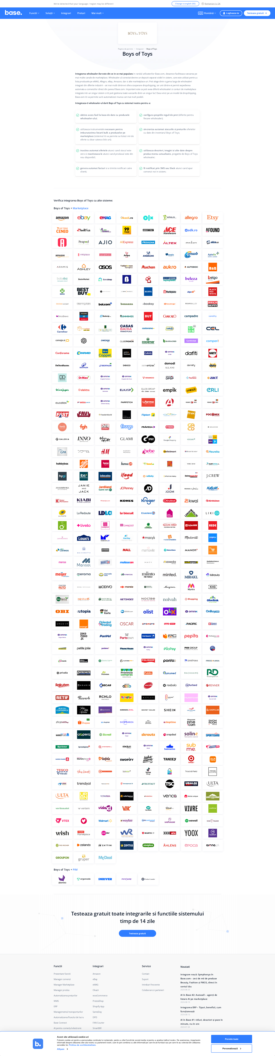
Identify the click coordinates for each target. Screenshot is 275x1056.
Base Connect (60, 1022)
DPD (95, 1017)
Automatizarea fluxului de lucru (69, 1017)
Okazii (96, 990)
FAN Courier (98, 1022)
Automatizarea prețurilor (65, 995)
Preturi (81, 13)
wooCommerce (100, 995)
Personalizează (230, 1048)
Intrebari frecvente (151, 984)
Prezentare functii (62, 973)
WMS (56, 1000)
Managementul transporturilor (68, 1011)
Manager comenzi (62, 979)
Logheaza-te (232, 13)
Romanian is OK (212, 3)
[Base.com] (13, 13)
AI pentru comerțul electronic (67, 1028)
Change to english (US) (185, 3)
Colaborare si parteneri (153, 990)
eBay (95, 979)
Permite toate (231, 1039)
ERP (55, 1006)
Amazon (97, 973)
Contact (145, 973)
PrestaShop (98, 1000)
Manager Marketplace (64, 984)
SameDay (97, 1011)
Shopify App (98, 1006)
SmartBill (97, 1028)
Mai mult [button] (96, 13)
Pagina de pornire (125, 49)
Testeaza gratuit (255, 13)
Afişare (60, 1049)
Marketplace (80, 208)
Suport (145, 979)
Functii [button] (33, 13)
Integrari (66, 13)
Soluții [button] (49, 13)
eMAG (95, 984)
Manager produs (61, 990)
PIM (75, 869)
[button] (207, 13)
